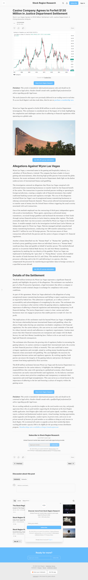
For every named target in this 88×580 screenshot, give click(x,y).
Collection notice (52, 568)
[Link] (10, 166)
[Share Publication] (67, 3)
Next (70, 463)
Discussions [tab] (26, 501)
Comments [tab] (17, 479)
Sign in (82, 3)
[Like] (14, 28)
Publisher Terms (50, 566)
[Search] (63, 3)
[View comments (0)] (18, 28)
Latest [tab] (19, 501)
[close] (60, 503)
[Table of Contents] (2, 290)
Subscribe (74, 3)
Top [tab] (15, 501)
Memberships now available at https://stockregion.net (39, 427)
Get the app (52, 572)
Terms (44, 568)
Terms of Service (54, 531)
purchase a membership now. (64, 100)
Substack (35, 576)
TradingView (47, 77)
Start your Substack (39, 572)
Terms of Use (38, 533)
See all (16, 541)
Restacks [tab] (24, 479)
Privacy (40, 568)
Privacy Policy (49, 535)
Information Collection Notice (43, 450)
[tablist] (20, 479)
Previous (19, 463)
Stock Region (20, 22)
